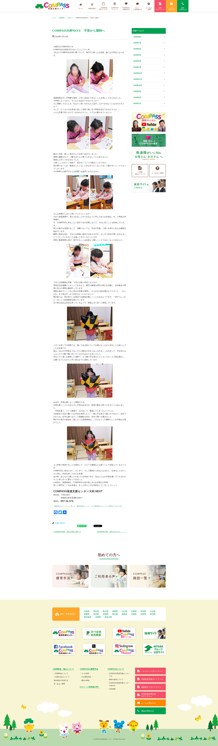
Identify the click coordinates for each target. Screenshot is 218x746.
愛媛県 (86, 614)
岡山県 (96, 611)
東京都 (115, 614)
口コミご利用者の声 (137, 8)
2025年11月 (137, 79)
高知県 (143, 611)
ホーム (80, 8)
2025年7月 (137, 103)
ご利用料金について (61, 673)
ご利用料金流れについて (103, 8)
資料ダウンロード (160, 8)
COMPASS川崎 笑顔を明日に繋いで (67, 532)
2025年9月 (137, 91)
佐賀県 (143, 614)
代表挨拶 (112, 689)
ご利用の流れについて (62, 677)
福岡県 (115, 611)
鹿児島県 (87, 617)
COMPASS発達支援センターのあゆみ (119, 684)
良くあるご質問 (59, 684)
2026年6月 (137, 49)
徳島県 (124, 614)
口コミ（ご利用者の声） (90, 687)
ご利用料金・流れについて (63, 669)
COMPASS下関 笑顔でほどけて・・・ (111, 532)
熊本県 (96, 614)
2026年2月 (137, 61)
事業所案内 (92, 8)
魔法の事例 (85, 680)
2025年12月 (137, 73)
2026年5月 (137, 55)
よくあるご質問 (149, 8)
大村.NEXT (60, 523)
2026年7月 (137, 43)
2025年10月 (137, 85)
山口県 (124, 611)
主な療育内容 (86, 677)
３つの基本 (85, 673)
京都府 (134, 614)
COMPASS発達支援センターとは (119, 675)
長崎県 (105, 614)
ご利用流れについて (140, 173)
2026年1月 (137, 67)
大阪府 (86, 611)
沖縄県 (98, 617)
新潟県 (152, 614)
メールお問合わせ (171, 8)
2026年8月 (137, 37)
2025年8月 (137, 97)
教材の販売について (116, 679)
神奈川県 (108, 617)
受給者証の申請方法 (61, 680)
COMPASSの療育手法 (126, 8)
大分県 (152, 611)
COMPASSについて (114, 8)
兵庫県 (134, 611)
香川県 (105, 611)
